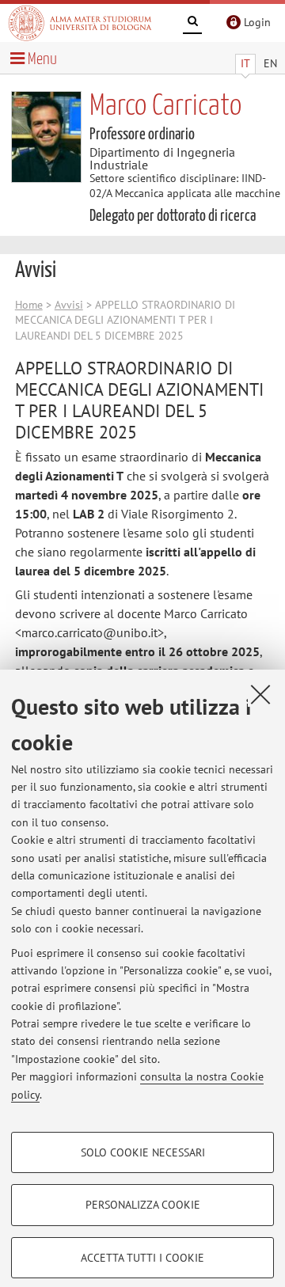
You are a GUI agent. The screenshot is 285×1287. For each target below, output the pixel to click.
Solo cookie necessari (143, 1152)
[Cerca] (192, 23)
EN (270, 63)
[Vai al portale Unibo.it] (80, 23)
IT (245, 63)
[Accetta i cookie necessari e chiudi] (260, 694)
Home (29, 305)
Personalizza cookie (143, 1205)
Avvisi (69, 305)
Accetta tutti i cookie (142, 1258)
